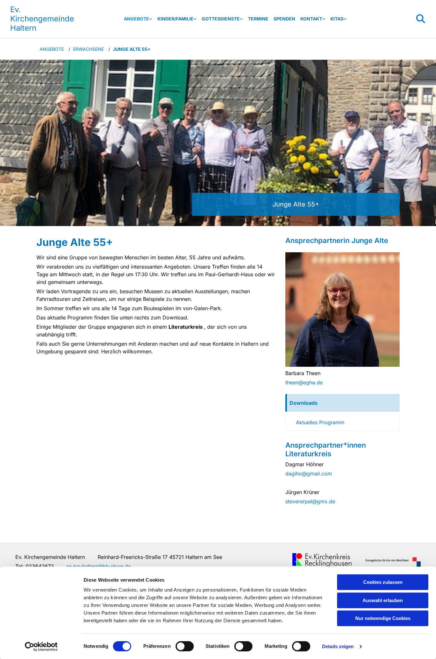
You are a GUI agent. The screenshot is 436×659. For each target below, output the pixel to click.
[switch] (185, 646)
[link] (138, 19)
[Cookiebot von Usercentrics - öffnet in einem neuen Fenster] (41, 646)
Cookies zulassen (382, 582)
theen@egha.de (304, 382)
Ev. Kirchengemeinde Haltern (42, 19)
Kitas (336, 18)
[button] (342, 403)
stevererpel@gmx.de (310, 501)
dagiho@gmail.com (308, 473)
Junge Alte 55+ (132, 49)
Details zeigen (338, 646)
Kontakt (311, 18)
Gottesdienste (221, 18)
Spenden (284, 18)
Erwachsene (88, 49)
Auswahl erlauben (383, 600)
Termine (258, 18)
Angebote (136, 18)
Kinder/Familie (175, 18)
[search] (421, 19)
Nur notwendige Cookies (382, 618)
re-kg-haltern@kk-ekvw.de (99, 566)
